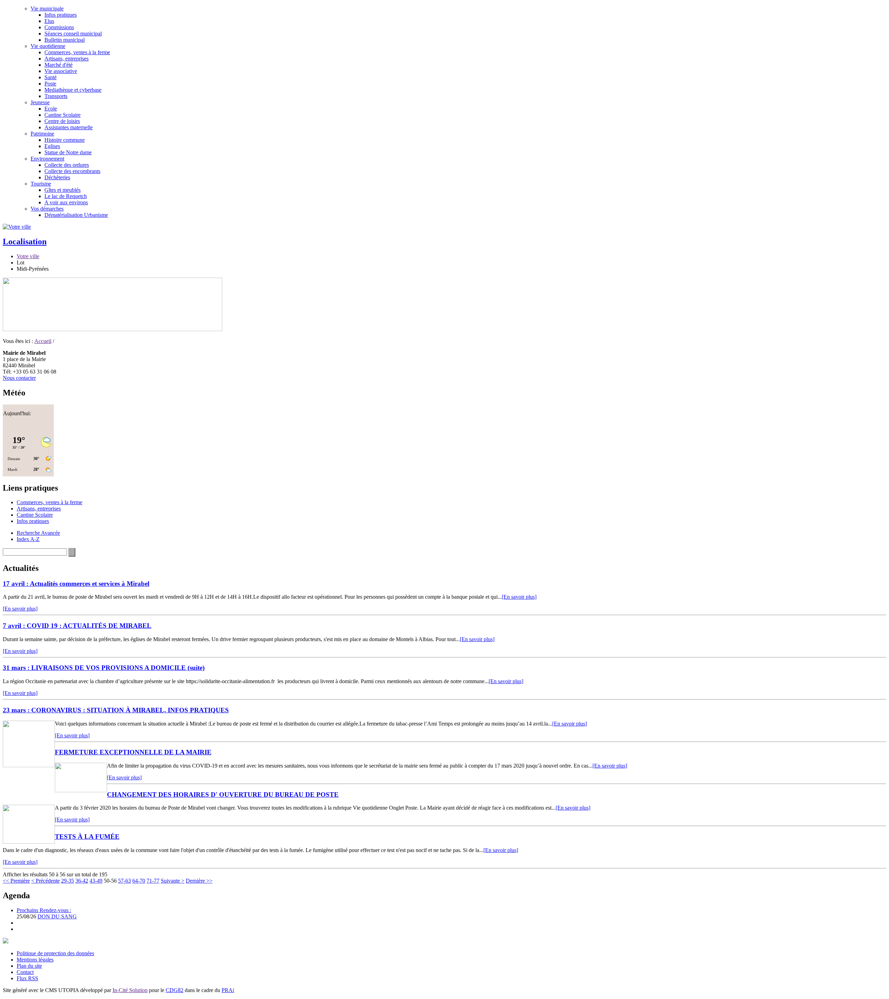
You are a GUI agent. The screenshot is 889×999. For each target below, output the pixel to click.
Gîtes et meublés (62, 190)
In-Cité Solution (130, 990)
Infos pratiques (60, 15)
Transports (55, 96)
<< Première (16, 881)
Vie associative (60, 71)
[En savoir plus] (519, 597)
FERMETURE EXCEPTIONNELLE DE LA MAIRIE (133, 752)
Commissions (59, 27)
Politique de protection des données (55, 953)
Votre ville (28, 256)
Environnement (47, 159)
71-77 (153, 881)
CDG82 (174, 990)
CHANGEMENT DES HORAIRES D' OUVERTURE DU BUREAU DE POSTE (223, 794)
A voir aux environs (66, 202)
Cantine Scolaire (62, 115)
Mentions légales (35, 960)
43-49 (96, 881)
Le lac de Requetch (65, 196)
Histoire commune (64, 140)
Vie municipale (47, 8)
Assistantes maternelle (68, 127)
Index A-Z (28, 539)
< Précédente (45, 881)
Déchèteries (57, 177)
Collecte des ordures (66, 165)
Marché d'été (58, 65)
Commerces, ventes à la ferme (77, 52)
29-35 (67, 881)
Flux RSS (27, 978)
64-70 (138, 881)
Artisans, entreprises (66, 59)
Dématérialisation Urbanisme (76, 215)
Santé (50, 77)
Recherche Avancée (38, 533)
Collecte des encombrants (72, 171)
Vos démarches (47, 209)
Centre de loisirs (62, 121)
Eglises (52, 146)
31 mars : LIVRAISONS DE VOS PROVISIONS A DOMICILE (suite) (104, 667)
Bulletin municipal (64, 40)
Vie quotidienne (48, 46)
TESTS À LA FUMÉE (87, 836)
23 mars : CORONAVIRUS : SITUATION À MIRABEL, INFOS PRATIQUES (116, 710)
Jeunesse (40, 102)
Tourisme (41, 184)
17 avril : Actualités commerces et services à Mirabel (76, 583)
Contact (25, 972)
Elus (49, 21)
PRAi (228, 990)
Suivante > (172, 881)
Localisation (25, 241)
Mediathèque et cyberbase (72, 90)
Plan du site (29, 966)
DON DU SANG (57, 916)
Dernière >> (199, 881)
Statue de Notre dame (68, 152)
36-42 (81, 881)
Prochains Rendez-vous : (44, 910)
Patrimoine (42, 134)
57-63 (124, 881)
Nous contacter (19, 378)
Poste (50, 84)
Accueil (42, 341)
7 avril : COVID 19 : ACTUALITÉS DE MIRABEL (77, 625)
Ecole (50, 109)
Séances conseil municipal (73, 33)
